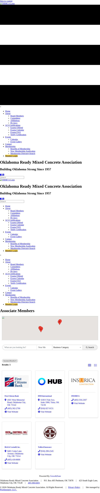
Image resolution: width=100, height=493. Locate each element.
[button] (41, 329)
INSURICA (75, 396)
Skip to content (6, 1)
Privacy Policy (74, 487)
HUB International (45, 396)
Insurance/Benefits (9, 361)
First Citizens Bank (12, 396)
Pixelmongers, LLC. (8, 490)
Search (91, 347)
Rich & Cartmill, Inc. (12, 447)
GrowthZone (55, 476)
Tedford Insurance (45, 447)
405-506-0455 (34, 483)
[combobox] (67, 347)
